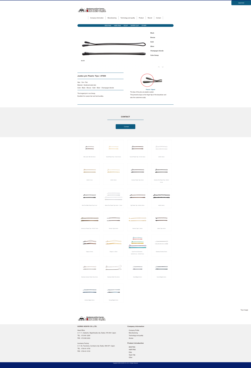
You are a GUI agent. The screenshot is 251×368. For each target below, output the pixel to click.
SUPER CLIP (135, 25)
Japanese (241, 3)
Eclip (130, 352)
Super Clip (132, 355)
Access (131, 338)
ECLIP (126, 25)
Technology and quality (127, 18)
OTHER (144, 25)
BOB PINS (108, 25)
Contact (158, 18)
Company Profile (134, 330)
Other (130, 357)
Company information (97, 18)
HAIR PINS (117, 25)
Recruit (150, 18)
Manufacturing (112, 18)
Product (141, 18)
